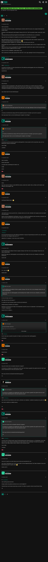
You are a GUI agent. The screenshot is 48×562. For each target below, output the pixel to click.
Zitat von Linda (7, 286)
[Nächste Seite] (6, 16)
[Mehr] (45, 24)
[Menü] (46, 2)
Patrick (4, 232)
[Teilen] (46, 14)
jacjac (6, 139)
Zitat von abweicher (8, 105)
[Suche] (40, 2)
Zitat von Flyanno (7, 389)
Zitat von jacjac (7, 128)
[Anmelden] (43, 2)
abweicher (4, 10)
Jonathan (4, 230)
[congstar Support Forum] (4, 2)
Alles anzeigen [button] (23, 331)
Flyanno (6, 397)
